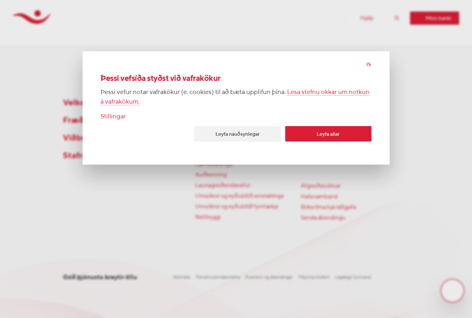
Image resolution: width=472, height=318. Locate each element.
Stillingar (113, 116)
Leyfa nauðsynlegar (237, 134)
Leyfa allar (328, 134)
